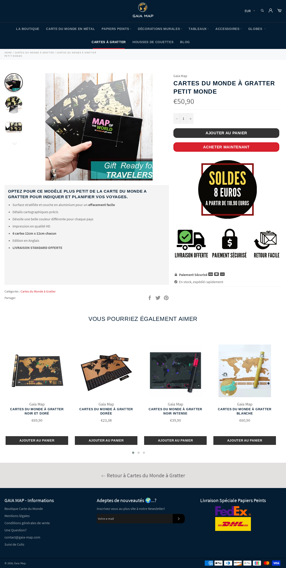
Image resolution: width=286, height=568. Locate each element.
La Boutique (27, 29)
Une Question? (15, 530)
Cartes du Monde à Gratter (38, 291)
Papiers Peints (115, 29)
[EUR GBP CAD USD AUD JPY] (249, 11)
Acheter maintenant (226, 147)
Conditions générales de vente (27, 523)
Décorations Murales (159, 29)
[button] (133, 452)
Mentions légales (17, 515)
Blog (185, 42)
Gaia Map (19, 563)
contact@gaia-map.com (22, 537)
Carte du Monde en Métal (70, 29)
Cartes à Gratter (109, 42)
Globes (255, 29)
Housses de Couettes (152, 42)
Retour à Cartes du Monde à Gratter (145, 475)
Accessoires (227, 29)
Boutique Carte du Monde (23, 508)
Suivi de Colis (14, 544)
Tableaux (198, 29)
